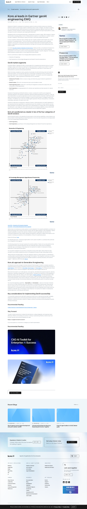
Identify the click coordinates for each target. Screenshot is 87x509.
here (18, 237)
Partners (9, 485)
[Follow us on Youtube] (66, 482)
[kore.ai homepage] (8, 2)
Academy (47, 483)
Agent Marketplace (41, 1)
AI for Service (39, 268)
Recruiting (10, 470)
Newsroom (10, 488)
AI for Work (25, 268)
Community (47, 485)
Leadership (10, 481)
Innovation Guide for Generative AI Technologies (23, 48)
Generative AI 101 (30, 492)
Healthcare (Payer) (49, 465)
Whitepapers (29, 483)
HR (8, 472)
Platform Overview (30, 465)
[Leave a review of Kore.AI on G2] (70, 489)
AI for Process (31, 268)
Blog (8, 9)
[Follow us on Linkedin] (64, 482)
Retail (9, 469)
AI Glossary (28, 488)
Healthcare (10, 467)
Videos (27, 490)
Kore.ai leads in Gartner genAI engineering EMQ (29, 9)
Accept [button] (73, 506)
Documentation (29, 480)
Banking (9, 465)
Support (46, 481)
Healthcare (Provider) (49, 467)
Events (46, 480)
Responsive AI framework (31, 493)
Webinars (28, 485)
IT (8, 474)
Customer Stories (11, 483)
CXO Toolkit (28, 495)
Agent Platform (11, 268)
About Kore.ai (11, 480)
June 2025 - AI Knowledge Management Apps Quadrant (19, 226)
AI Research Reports (30, 487)
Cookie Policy (66, 506)
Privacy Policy (57, 506)
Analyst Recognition (12, 487)
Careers (46, 487)
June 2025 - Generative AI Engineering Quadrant (18, 225)
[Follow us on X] (69, 482)
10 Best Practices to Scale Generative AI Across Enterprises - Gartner (22, 307)
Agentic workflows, (37, 274)
